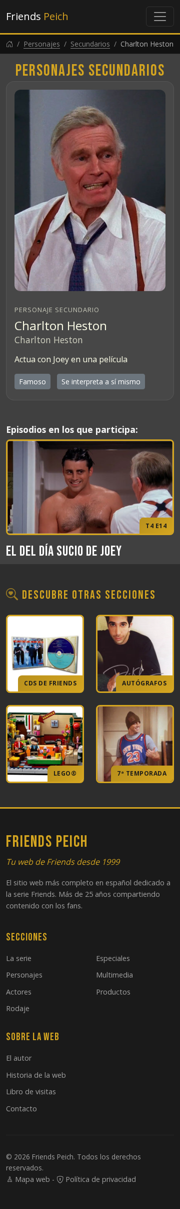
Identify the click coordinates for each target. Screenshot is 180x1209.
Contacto (21, 1108)
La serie (19, 958)
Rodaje (18, 1008)
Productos (113, 992)
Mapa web (31, 1179)
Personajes (42, 44)
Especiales (113, 958)
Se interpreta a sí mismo (101, 381)
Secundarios (90, 44)
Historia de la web (36, 1075)
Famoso (32, 381)
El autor (19, 1058)
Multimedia (114, 975)
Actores (19, 992)
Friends (37, 16)
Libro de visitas (31, 1091)
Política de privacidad (100, 1179)
